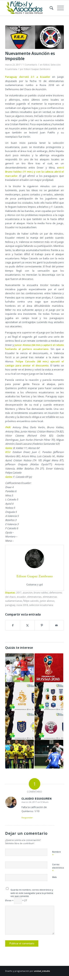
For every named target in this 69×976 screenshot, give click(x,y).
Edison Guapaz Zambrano (37, 69)
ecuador (21, 596)
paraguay (10, 605)
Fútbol (46, 64)
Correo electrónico (58, 868)
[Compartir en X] (27, 625)
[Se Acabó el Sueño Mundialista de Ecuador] (19, 725)
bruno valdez (41, 592)
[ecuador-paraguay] (34, 37)
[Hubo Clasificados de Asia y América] (48, 754)
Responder (27, 817)
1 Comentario (30, 64)
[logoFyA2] (28, 8)
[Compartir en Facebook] (12, 625)
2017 (18, 592)
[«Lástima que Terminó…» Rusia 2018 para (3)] (48, 667)
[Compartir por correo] (56, 625)
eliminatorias (34, 596)
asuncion (28, 592)
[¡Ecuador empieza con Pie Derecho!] (48, 725)
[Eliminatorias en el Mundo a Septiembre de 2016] (19, 667)
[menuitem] (49, 8)
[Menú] (58, 8)
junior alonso (47, 600)
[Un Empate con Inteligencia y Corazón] (19, 696)
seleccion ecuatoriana (41, 605)
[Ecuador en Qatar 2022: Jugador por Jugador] (19, 754)
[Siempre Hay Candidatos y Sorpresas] (48, 696)
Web (54, 877)
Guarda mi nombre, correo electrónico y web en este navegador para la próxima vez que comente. (32, 892)
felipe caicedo (31, 600)
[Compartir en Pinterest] (42, 625)
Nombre (56, 853)
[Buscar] (49, 8)
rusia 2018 (22, 605)
